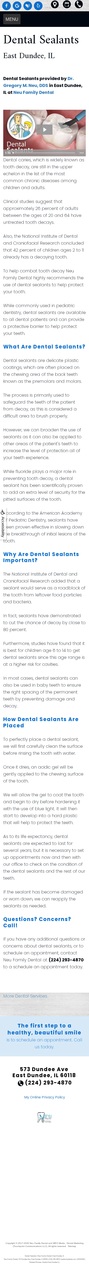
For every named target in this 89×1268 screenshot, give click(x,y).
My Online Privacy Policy (44, 1097)
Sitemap (72, 1246)
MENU (12, 19)
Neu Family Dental (33, 92)
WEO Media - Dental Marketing (68, 1243)
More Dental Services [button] (25, 996)
